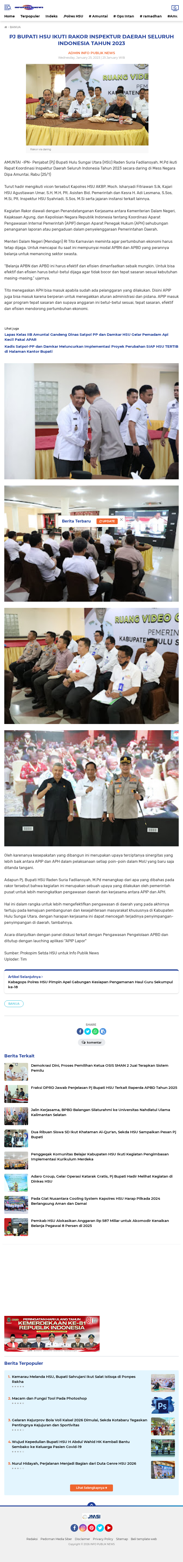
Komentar (94, 1042)
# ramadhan (151, 16)
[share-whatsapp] (95, 1031)
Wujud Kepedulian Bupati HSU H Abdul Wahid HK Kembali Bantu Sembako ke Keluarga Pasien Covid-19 (71, 1444)
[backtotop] (91, 1506)
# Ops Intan (123, 16)
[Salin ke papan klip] (103, 1031)
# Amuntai (98, 16)
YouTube (112, 1534)
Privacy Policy (103, 1539)
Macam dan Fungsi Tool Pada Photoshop (49, 1398)
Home (9, 16)
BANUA (14, 1003)
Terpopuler (30, 16)
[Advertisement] (91, 1282)
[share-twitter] (87, 1031)
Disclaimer (82, 1539)
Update (108, 521)
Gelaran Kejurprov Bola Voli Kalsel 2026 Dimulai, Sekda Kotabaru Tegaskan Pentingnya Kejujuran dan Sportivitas (79, 1422)
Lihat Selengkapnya (90, 1488)
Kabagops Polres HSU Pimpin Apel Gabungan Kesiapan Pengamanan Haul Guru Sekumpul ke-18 (90, 984)
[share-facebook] (80, 1031)
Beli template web (144, 1539)
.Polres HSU (73, 16)
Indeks (51, 16)
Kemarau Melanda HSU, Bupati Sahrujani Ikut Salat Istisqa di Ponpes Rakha (74, 1379)
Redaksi (32, 1539)
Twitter (102, 1534)
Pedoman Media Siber (56, 1539)
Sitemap (122, 1539)
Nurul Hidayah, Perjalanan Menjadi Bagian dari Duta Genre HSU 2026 (74, 1463)
